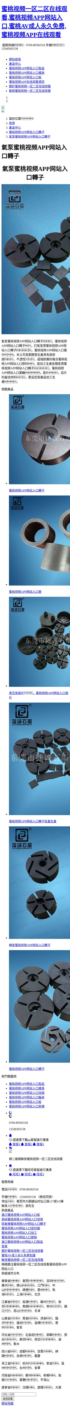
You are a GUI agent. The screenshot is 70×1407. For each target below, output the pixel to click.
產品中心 (15, 63)
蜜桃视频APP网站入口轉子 (26, 132)
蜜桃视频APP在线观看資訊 (26, 81)
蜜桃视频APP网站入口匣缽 (19, 1237)
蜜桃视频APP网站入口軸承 (26, 1097)
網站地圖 (7, 1403)
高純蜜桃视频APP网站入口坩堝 (22, 1219)
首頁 (12, 123)
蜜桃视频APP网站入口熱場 (26, 1106)
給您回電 (8, 1398)
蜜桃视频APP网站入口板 (25, 77)
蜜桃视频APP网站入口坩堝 (26, 1093)
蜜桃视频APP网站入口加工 (19, 1232)
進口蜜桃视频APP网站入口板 (20, 1214)
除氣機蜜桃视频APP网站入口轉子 (23, 1223)
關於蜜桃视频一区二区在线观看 (30, 86)
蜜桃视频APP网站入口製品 (26, 68)
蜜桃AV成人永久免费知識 (18, 1255)
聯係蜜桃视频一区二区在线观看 (30, 90)
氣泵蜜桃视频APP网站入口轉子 (29, 136)
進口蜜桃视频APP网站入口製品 (22, 1241)
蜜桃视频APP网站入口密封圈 (20, 1228)
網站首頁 (15, 59)
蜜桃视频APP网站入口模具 (26, 72)
